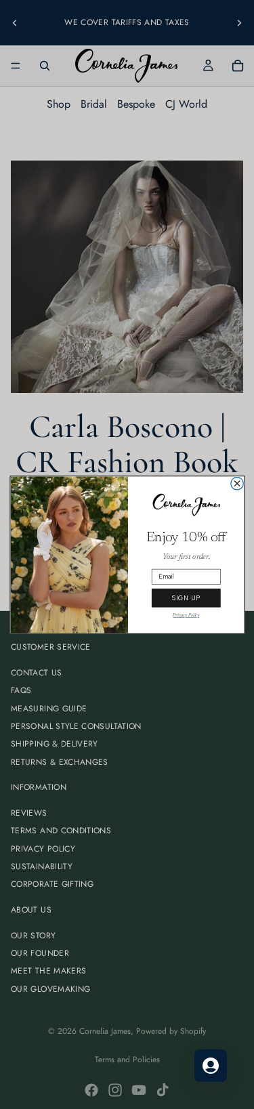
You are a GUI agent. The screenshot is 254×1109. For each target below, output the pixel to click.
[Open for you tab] (210, 1065)
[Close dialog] (236, 483)
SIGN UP (185, 597)
